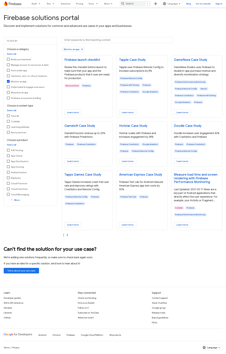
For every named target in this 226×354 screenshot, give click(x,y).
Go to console (203, 3)
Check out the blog (87, 298)
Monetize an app (19, 92)
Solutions (65, 3)
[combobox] (135, 3)
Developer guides (12, 298)
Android (42, 335)
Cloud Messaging (20, 194)
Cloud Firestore (19, 183)
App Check (16, 155)
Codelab (15, 121)
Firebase (71, 335)
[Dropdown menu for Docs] (97, 3)
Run (49, 3)
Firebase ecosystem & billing (26, 98)
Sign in (219, 3)
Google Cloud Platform (92, 335)
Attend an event (86, 317)
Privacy (15, 347)
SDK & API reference (13, 302)
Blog (188, 3)
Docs (91, 3)
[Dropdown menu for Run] (54, 3)
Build (34, 3)
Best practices (18, 132)
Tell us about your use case (21, 270)
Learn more (73, 112)
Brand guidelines (160, 317)
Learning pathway (20, 127)
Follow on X (83, 307)
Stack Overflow (159, 302)
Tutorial (15, 116)
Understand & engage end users (28, 87)
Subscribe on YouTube (88, 312)
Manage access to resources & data (29, 65)
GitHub (7, 317)
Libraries (8, 312)
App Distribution (19, 161)
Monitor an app (19, 81)
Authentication (19, 172)
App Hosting (17, 166)
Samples (8, 307)
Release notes (158, 312)
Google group (159, 307)
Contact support (160, 298)
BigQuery (16, 178)
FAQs (154, 322)
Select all (11, 54)
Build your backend (21, 59)
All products (115, 335)
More (107, 3)
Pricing (79, 3)
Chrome (56, 335)
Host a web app (19, 70)
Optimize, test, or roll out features (29, 76)
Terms (7, 347)
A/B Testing (17, 150)
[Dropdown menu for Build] (40, 3)
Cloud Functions (19, 189)
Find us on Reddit (86, 302)
